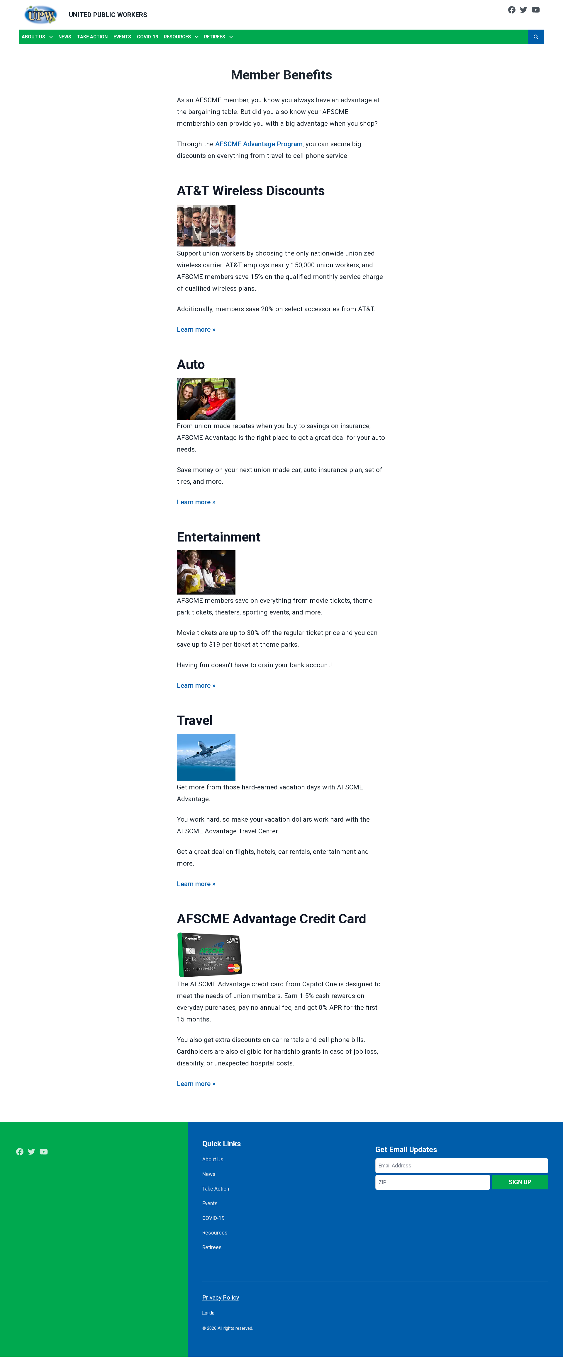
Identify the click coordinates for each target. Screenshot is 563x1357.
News (64, 37)
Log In (208, 1312)
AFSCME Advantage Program (259, 144)
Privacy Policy (220, 1297)
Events (122, 37)
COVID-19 (147, 37)
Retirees (214, 37)
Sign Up (520, 1182)
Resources (177, 37)
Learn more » (196, 329)
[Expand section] (51, 37)
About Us (33, 37)
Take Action (92, 37)
